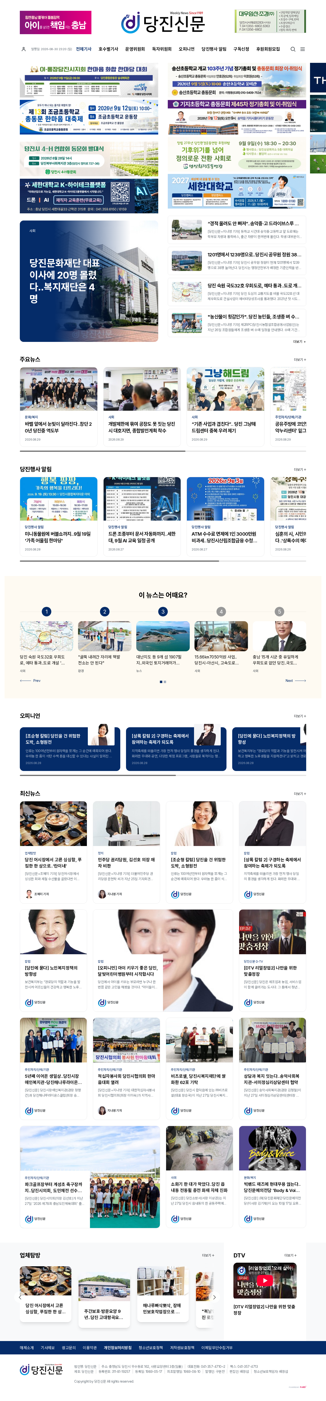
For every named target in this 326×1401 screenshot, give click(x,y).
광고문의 (69, 1347)
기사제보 (48, 1347)
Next (289, 681)
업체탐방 (30, 1255)
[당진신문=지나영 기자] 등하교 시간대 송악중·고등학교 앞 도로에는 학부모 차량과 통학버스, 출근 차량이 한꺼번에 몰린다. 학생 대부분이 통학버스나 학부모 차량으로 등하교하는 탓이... (253, 234)
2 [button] (165, 682)
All (108, 1381)
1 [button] (161, 682)
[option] (89, 281)
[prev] (20, 1297)
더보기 (298, 341)
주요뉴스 (30, 359)
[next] (214, 1297)
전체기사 (84, 49)
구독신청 (241, 49)
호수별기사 (108, 49)
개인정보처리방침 (117, 1347)
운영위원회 (135, 49)
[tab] (161, 682)
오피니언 (187, 49)
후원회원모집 (268, 49)
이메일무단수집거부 (217, 1347)
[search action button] (293, 49)
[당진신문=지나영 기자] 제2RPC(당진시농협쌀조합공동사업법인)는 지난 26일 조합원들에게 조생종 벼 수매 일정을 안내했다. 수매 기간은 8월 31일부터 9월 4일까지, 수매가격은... (254, 328)
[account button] (23, 49)
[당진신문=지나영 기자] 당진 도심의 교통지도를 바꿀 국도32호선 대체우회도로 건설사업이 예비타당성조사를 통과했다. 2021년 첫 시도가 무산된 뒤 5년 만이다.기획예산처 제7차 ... (254, 296)
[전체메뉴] (302, 49)
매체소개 (27, 1347)
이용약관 (90, 1347)
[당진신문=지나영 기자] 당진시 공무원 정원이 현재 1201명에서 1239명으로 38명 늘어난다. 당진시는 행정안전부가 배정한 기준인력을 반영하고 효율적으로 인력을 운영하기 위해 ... (254, 265)
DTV (239, 1255)
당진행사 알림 (214, 49)
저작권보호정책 (182, 1347)
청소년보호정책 (151, 1347)
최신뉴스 (30, 793)
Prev (36, 681)
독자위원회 (162, 49)
